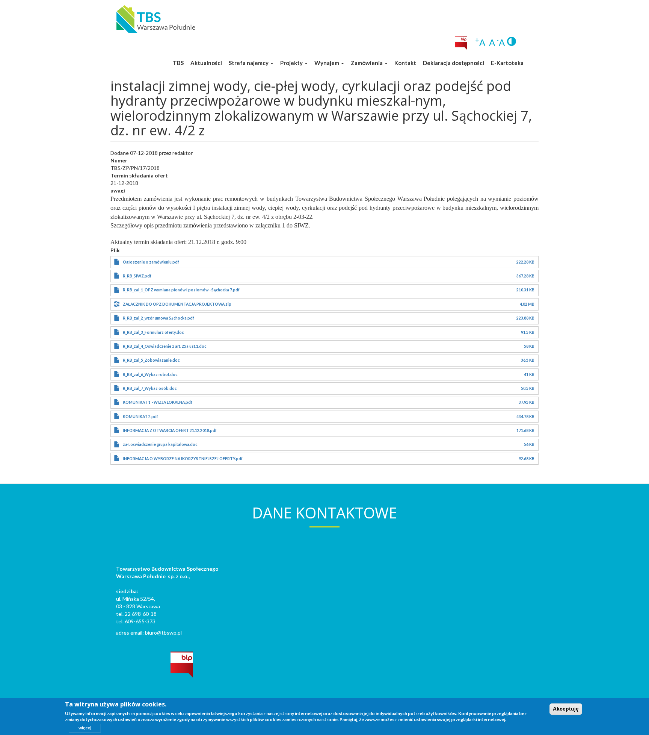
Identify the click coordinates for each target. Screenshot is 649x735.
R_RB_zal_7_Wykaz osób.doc (150, 388)
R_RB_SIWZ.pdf (137, 276)
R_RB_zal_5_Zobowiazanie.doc (151, 360)
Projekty (292, 62)
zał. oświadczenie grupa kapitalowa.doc (160, 444)
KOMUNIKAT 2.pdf (140, 416)
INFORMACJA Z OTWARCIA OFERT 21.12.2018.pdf (170, 430)
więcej (84, 727)
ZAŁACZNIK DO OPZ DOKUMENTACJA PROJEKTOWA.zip (177, 304)
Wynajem (327, 62)
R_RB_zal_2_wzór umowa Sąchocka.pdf (158, 318)
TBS (178, 62)
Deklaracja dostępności (453, 62)
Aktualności (206, 62)
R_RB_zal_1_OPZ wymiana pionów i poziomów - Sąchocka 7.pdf (181, 290)
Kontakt (405, 62)
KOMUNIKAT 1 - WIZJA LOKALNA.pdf (157, 402)
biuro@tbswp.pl (163, 632)
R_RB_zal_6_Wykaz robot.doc (150, 374)
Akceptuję (566, 709)
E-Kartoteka (507, 62)
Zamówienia (367, 62)
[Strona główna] (155, 19)
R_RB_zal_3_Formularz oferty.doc (153, 332)
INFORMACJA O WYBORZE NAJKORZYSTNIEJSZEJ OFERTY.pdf (183, 458)
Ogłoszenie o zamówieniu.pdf (151, 262)
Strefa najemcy (249, 62)
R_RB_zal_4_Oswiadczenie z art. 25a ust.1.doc (164, 346)
